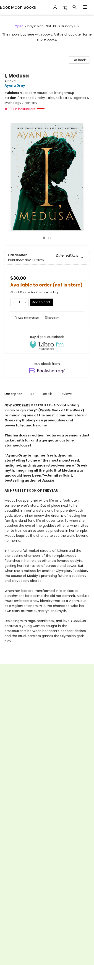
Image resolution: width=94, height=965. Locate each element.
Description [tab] (14, 394)
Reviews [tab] (66, 394)
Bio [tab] (32, 394)
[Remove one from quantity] (13, 302)
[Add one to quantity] (25, 302)
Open (19, 26)
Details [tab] (47, 394)
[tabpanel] (47, 528)
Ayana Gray (15, 85)
